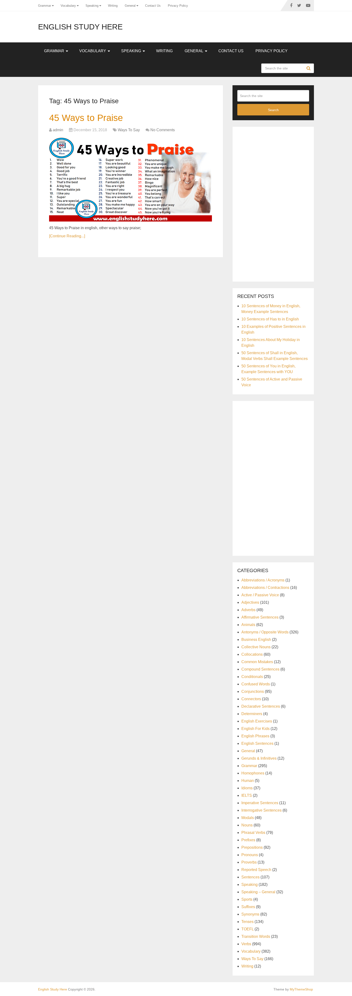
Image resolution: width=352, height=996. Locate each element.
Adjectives (250, 602)
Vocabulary (68, 5)
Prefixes (248, 840)
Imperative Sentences (259, 803)
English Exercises (256, 721)
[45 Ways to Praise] (130, 180)
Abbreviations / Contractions (265, 588)
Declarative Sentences (260, 706)
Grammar (44, 5)
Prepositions (252, 847)
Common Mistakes (257, 662)
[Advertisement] (273, 203)
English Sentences (257, 743)
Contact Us (153, 5)
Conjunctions (252, 691)
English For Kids (255, 729)
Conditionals (252, 677)
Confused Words (255, 684)
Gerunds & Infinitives (259, 758)
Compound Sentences (260, 669)
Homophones (252, 773)
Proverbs (249, 862)
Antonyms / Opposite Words (265, 632)
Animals (248, 625)
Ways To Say (129, 130)
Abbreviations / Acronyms (262, 580)
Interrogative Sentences (261, 810)
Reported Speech (256, 870)
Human (247, 781)
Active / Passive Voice (260, 595)
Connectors (251, 699)
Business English (256, 639)
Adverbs (248, 610)
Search (309, 68)
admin (58, 130)
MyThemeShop (301, 989)
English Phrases (255, 736)
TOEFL (247, 929)
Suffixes (248, 907)
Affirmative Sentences (259, 617)
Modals (247, 818)
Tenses (247, 922)
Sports (246, 899)
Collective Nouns (256, 647)
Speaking (91, 5)
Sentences (250, 877)
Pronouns (249, 855)
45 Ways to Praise (86, 118)
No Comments (162, 130)
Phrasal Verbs (253, 833)
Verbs (246, 944)
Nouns (247, 825)
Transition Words (255, 936)
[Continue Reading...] (67, 236)
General (130, 5)
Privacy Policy (178, 5)
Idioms (247, 788)
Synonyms (250, 914)
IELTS (246, 795)
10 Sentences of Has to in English (270, 319)
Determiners (251, 714)
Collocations (252, 654)
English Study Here (80, 27)
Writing (113, 5)
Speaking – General (258, 892)
